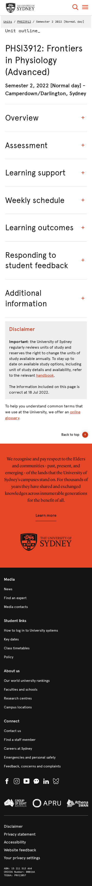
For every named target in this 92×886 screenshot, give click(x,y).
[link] (46, 589)
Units (7, 21)
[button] (75, 8)
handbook (45, 375)
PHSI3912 (24, 21)
